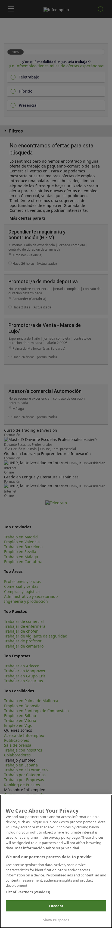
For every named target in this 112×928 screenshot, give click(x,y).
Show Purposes (56, 919)
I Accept (56, 905)
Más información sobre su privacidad (47, 847)
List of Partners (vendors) (28, 891)
